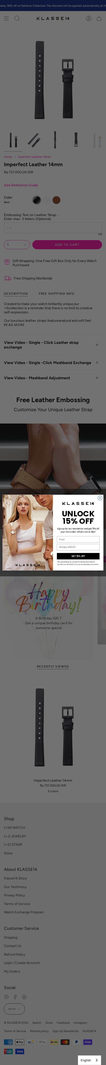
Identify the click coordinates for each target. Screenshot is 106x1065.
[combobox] (89, 1060)
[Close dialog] (100, 498)
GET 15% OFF (78, 556)
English (86, 1060)
